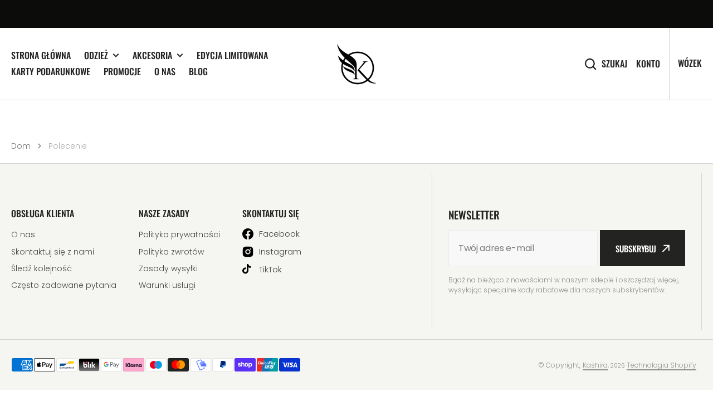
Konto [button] (648, 63)
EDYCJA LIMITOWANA (232, 55)
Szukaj (614, 63)
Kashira (595, 365)
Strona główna (41, 55)
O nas (164, 71)
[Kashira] (356, 64)
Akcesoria (152, 55)
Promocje (122, 71)
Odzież (96, 55)
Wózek (690, 63)
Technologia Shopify (661, 365)
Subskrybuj (636, 248)
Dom (21, 145)
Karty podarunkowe (50, 71)
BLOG (198, 71)
